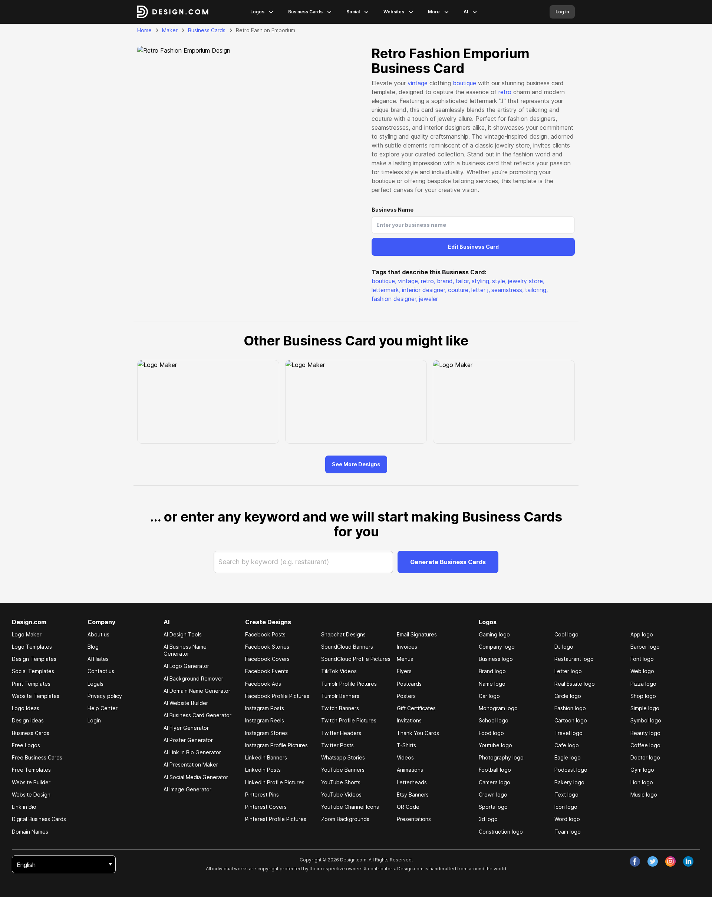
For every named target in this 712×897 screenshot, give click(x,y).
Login (94, 720)
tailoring (536, 290)
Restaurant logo (574, 659)
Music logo (643, 794)
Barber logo (645, 646)
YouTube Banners (343, 770)
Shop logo (643, 696)
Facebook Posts (265, 634)
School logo (493, 720)
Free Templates (31, 770)
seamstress (507, 290)
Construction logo (501, 831)
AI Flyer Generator (186, 728)
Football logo (495, 770)
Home (144, 30)
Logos (257, 11)
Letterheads (412, 782)
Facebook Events (267, 671)
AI (466, 11)
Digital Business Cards (39, 819)
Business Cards (305, 11)
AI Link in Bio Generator (192, 752)
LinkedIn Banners (266, 757)
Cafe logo (566, 745)
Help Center (103, 708)
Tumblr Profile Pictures (349, 684)
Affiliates (98, 659)
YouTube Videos (341, 794)
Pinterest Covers (266, 807)
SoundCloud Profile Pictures (355, 659)
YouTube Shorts (340, 782)
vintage (418, 83)
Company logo (497, 646)
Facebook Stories (267, 646)
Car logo (489, 696)
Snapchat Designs (343, 634)
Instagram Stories (266, 733)
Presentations (414, 819)
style (499, 281)
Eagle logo (567, 757)
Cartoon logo (570, 720)
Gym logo (642, 770)
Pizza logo (643, 684)
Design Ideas (28, 720)
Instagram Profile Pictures (276, 745)
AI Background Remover (193, 678)
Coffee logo (645, 745)
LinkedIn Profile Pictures (274, 782)
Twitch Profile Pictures (348, 720)
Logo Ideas (25, 708)
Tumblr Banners (340, 696)
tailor (463, 281)
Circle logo (567, 696)
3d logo (488, 819)
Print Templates (31, 684)
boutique (464, 83)
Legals (95, 684)
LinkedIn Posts (263, 770)
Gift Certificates (416, 708)
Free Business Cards (37, 757)
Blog (93, 646)
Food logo (491, 733)
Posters (406, 696)
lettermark (386, 290)
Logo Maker (27, 634)
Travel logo (568, 733)
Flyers (404, 671)
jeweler (428, 298)
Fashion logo (570, 708)
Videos (405, 757)
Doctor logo (645, 757)
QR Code (408, 807)
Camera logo (494, 782)
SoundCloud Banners (347, 646)
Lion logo (641, 782)
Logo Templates (32, 646)
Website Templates (35, 696)
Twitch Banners (340, 708)
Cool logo (566, 634)
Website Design (31, 794)
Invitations (409, 720)
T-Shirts (406, 745)
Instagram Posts (264, 708)
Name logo (492, 684)
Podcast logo (570, 770)
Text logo (566, 794)
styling (481, 281)
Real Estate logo (574, 684)
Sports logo (493, 807)
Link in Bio (24, 807)
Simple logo (644, 708)
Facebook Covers (267, 659)
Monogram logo (498, 708)
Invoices (407, 646)
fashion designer (395, 298)
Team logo (567, 831)
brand (445, 281)
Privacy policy (105, 696)
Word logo (567, 819)
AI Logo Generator (186, 666)
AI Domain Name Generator (197, 691)
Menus (405, 659)
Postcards (409, 684)
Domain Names (30, 831)
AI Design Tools (183, 634)
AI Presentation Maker (191, 764)
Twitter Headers (341, 733)
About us (98, 634)
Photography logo (501, 757)
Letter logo (568, 671)
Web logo (642, 671)
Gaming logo (494, 634)
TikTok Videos (339, 671)
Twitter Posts (337, 745)
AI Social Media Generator (196, 777)
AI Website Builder (186, 703)
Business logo (496, 659)
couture (459, 290)
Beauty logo (645, 733)
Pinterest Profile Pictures (275, 819)
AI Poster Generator (188, 740)
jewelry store (526, 281)
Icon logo (565, 807)
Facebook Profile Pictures (277, 696)
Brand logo (492, 671)
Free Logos (26, 745)
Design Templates (34, 659)
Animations (410, 770)
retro (504, 92)
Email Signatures (417, 634)
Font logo (642, 659)
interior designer (424, 290)
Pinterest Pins (262, 794)
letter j (480, 290)
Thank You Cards (418, 733)
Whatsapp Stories (343, 757)
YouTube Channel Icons (350, 807)
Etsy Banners (413, 794)
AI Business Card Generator (197, 715)
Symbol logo (645, 720)
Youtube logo (495, 745)
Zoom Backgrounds (345, 819)
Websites (393, 11)
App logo (641, 634)
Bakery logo (569, 782)
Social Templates (33, 671)
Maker (170, 30)
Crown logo (493, 794)
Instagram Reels (264, 720)
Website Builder (31, 782)
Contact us (101, 671)
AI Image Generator (187, 789)
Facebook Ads (263, 684)
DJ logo (563, 646)
